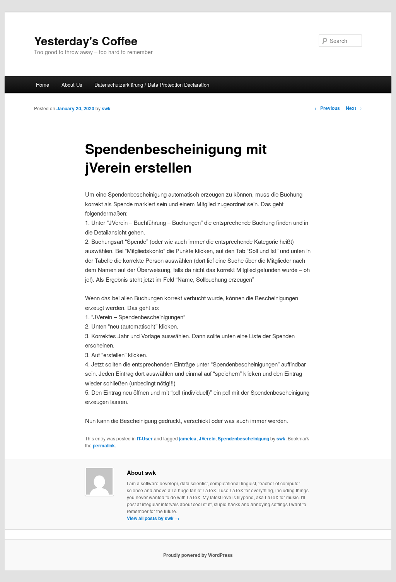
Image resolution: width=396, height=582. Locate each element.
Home (42, 84)
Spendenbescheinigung (243, 438)
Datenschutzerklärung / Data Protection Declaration (151, 84)
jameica (187, 438)
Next (354, 107)
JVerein (207, 438)
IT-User (145, 438)
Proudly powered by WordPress (198, 554)
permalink (104, 445)
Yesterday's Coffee (86, 40)
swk (106, 108)
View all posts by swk (153, 518)
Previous (327, 107)
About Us (71, 84)
